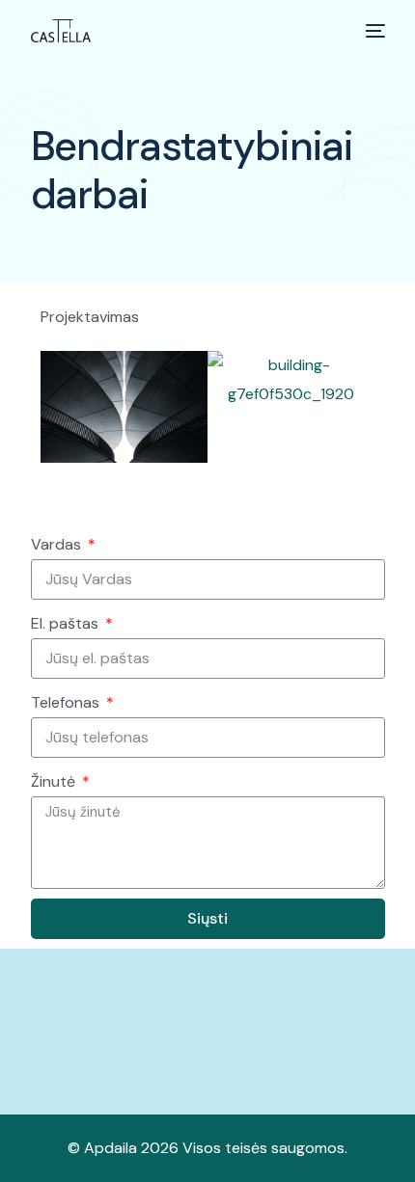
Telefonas (67, 702)
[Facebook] (309, 1050)
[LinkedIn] (375, 1050)
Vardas (58, 544)
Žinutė (55, 781)
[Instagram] (342, 1050)
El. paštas (66, 623)
